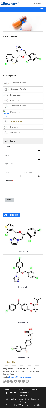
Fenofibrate (23, 323)
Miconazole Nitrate (19, 83)
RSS (27, 399)
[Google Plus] (11, 381)
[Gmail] (19, 381)
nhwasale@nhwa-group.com (20, 377)
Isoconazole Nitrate (19, 106)
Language (37, 3)
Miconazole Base (17, 112)
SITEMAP (36, 399)
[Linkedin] (15, 381)
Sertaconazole (16, 122)
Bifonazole (14, 101)
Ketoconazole (15, 95)
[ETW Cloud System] (27, 381)
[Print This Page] (23, 381)
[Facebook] (8, 381)
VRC (21, 399)
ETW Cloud (12, 399)
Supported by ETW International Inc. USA (23, 405)
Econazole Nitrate (18, 89)
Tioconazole (15, 127)
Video (23, 29)
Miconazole (15, 133)
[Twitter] (4, 381)
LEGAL (23, 402)
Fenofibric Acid (23, 358)
